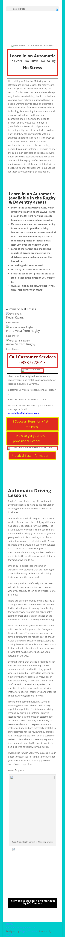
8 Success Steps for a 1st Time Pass (30, 424)
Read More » (12, 322)
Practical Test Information (30, 455)
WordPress (12, 935)
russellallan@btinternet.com (23, 413)
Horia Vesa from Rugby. (23, 331)
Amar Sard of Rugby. (21, 344)
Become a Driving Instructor (21, 927)
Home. (9, 923)
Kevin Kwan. (15, 317)
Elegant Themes (28, 931)
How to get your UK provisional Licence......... (30, 438)
